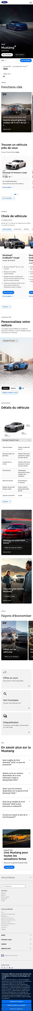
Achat (3, 935)
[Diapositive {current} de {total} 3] (18, 134)
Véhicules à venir (5, 922)
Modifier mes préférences (16, 1008)
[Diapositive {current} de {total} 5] (19, 662)
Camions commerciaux (7, 918)
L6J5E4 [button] (17, 152)
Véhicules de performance (8, 920)
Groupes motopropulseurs (8, 923)
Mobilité (3, 929)
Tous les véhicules (7, 909)
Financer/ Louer (6, 939)
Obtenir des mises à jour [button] (11, 955)
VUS (2, 912)
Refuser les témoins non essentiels (16, 1005)
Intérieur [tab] (13, 388)
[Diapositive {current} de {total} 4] (18, 301)
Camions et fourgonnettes (8, 914)
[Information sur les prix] (11, 177)
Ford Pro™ (4, 925)
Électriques (4, 916)
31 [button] (10, 176)
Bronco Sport (5, 897)
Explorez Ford (6, 948)
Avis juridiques (8, 877)
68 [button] (9, 66)
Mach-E (3, 893)
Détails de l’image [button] (7, 129)
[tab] (7, 229)
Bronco (3, 895)
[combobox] (10, 340)
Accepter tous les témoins (16, 1001)
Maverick (4, 899)
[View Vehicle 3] (18, 194)
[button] (15, 134)
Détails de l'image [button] (5, 50)
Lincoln (3, 927)
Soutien (3, 944)
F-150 (3, 901)
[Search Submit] (3, 886)
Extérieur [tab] (5, 388)
